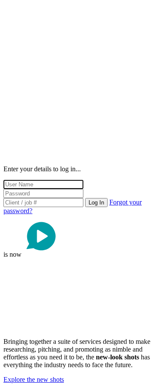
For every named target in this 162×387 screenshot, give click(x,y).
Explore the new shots (33, 379)
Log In (96, 202)
